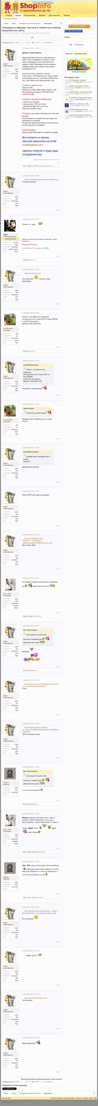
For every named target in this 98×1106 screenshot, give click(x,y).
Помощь (67, 15)
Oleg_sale (79, 82)
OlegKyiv (29, 166)
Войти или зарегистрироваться (43, 2)
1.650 (16, 599)
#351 (57, 667)
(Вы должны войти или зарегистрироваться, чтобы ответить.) (41, 1079)
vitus (77, 94)
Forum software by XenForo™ (18, 1101)
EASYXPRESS (80, 99)
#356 (57, 894)
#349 (57, 569)
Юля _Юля (7, 594)
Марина (25, 616)
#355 (57, 848)
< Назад (16, 42)
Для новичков (54, 15)
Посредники (16, 33)
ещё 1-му (42, 166)
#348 (57, 525)
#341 (57, 210)
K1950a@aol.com (32, 144)
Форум (18, 15)
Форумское (69, 53)
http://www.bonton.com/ (32, 273)
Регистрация (79, 26)
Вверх (91, 1098)
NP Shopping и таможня (78, 80)
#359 (57, 1028)
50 (44, 42)
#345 (57, 395)
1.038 (16, 69)
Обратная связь (69, 1098)
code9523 (79, 111)
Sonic (77, 105)
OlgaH (38, 33)
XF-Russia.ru (11, 1102)
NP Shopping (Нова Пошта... (79, 109)
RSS (95, 1098)
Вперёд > (49, 42)
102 (17, 334)
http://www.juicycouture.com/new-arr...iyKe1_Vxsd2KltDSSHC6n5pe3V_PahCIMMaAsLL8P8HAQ (40, 730)
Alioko (24, 852)
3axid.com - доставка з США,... (80, 104)
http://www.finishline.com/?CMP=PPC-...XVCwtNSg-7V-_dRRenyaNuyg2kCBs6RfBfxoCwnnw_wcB (37, 541)
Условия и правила (56, 1098)
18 (32, 42)
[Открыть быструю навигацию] (61, 23)
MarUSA (35, 166)
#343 (57, 304)
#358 (57, 985)
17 (30, 42)
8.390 (16, 788)
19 (35, 42)
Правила (42, 15)
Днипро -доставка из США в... (79, 86)
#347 (57, 482)
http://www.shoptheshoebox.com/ (35, 998)
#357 (57, 941)
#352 (57, 714)
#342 (57, 256)
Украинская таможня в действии (80, 115)
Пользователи (29, 15)
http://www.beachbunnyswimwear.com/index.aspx (41, 179)
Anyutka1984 (7, 328)
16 (27, 42)
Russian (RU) (6, 1098)
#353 (57, 758)
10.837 (16, 242)
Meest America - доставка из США (81, 92)
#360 (57, 1072)
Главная (9, 15)
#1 (58, 162)
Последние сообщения (10, 18)
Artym (24, 166)
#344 (57, 347)
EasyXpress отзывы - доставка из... (81, 97)
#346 (57, 438)
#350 (57, 612)
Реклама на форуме (79, 72)
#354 (57, 800)
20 (38, 42)
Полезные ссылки (81, 53)
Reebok (78, 88)
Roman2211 (80, 117)
